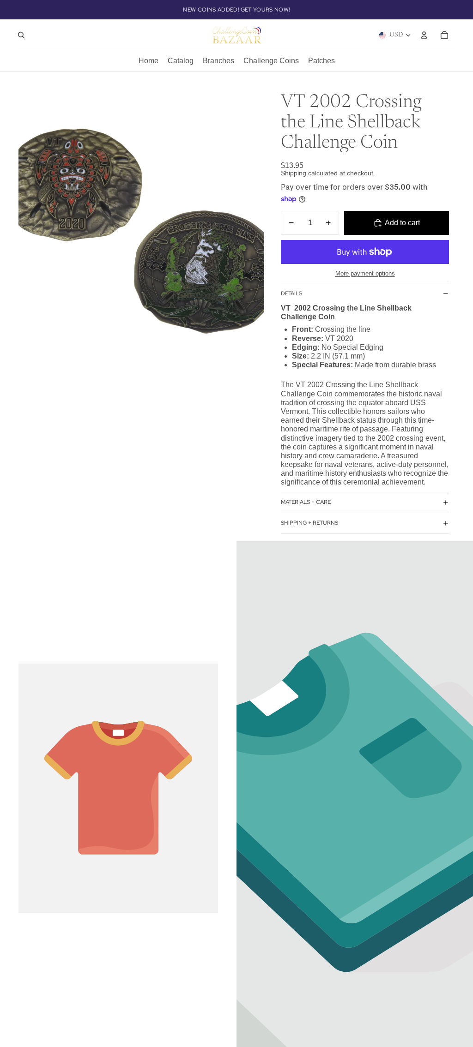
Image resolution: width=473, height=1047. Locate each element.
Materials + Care (306, 502)
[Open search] (21, 35)
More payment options (365, 273)
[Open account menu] (424, 35)
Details (291, 293)
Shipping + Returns (309, 522)
